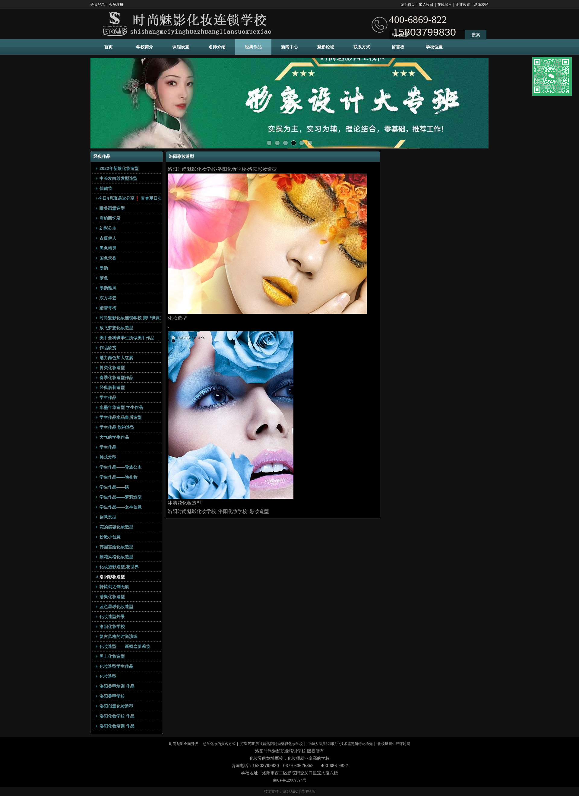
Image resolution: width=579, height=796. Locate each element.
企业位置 (463, 4)
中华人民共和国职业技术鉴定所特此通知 (340, 744)
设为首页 (407, 4)
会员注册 (116, 4)
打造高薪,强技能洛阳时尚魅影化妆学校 (271, 744)
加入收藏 (426, 4)
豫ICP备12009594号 (289, 780)
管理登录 (308, 791)
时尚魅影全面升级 (183, 744)
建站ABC (290, 791)
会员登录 (97, 4)
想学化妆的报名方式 (219, 744)
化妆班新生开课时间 (394, 744)
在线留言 (444, 4)
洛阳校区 (481, 4)
